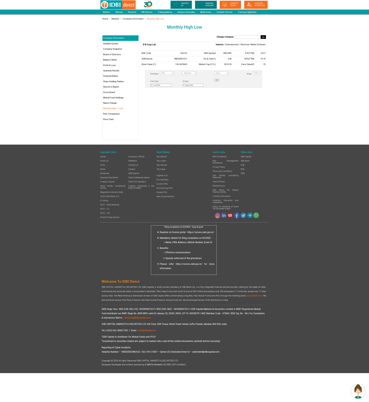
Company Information (133, 18)
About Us (104, 160)
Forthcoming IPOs (164, 188)
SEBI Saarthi (133, 173)
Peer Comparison (111, 114)
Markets (115, 18)
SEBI (243, 173)
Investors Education (221, 196)
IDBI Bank (245, 160)
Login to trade (234, 4)
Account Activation (260, 4)
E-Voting (104, 200)
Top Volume (161, 165)
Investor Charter (107, 181)
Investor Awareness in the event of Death (141, 186)
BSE (242, 169)
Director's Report (111, 87)
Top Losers (161, 160)
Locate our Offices (136, 156)
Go (263, 37)
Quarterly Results (111, 70)
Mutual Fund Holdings (113, 97)
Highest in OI (162, 175)
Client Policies (219, 181)
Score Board (109, 92)
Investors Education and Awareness (226, 201)
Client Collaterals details (139, 177)
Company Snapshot (112, 49)
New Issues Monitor (165, 196)
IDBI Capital (246, 156)
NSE (242, 165)
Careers (131, 169)
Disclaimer (104, 173)
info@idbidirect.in (147, 330)
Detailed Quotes (110, 43)
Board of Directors (112, 54)
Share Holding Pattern (113, 81)
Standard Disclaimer (109, 177)
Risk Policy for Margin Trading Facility (226, 191)
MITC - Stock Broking (109, 204)
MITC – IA (104, 208)
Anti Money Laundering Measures (226, 176)
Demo (102, 169)
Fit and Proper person (109, 217)
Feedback (132, 160)
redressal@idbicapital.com (137, 317)
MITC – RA (105, 213)
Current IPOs (162, 183)
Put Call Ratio (162, 179)
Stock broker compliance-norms (113, 186)
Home (105, 18)
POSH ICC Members (137, 181)
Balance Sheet (110, 60)
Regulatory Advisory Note (111, 192)
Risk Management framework (226, 161)
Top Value (160, 169)
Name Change (110, 103)
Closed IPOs (161, 192)
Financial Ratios (110, 76)
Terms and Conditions (222, 171)
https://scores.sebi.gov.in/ (201, 232)
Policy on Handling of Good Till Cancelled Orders (226, 207)
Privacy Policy (219, 167)
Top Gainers (161, 156)
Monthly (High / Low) (113, 108)
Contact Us (133, 165)
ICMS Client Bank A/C (109, 196)
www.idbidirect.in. (255, 296)
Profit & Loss (109, 65)
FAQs (102, 165)
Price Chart (108, 119)
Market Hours (219, 185)
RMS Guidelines (219, 156)
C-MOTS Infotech (153, 364)
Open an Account (209, 4)
